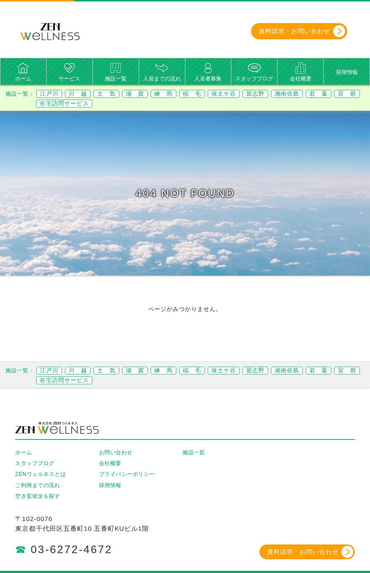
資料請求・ (294, 31)
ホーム (23, 78)
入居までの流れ (162, 78)
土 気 (106, 94)
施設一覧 (115, 78)
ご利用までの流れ (37, 485)
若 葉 (318, 94)
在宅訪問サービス (64, 103)
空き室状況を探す (37, 496)
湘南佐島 (287, 94)
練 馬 (163, 94)
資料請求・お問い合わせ (303, 551)
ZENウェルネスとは (40, 474)
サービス (69, 78)
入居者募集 (207, 78)
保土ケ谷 (223, 94)
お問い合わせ (116, 452)
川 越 (78, 94)
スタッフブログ (254, 78)
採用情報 (347, 72)
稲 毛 (192, 94)
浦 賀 (135, 94)
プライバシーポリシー (127, 474)
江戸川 (49, 94)
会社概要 (300, 78)
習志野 (255, 94)
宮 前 (347, 94)
